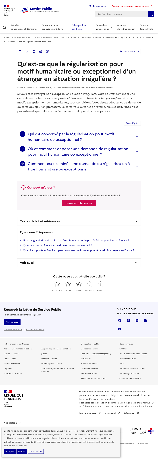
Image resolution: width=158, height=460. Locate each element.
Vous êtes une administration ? (132, 368)
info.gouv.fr (110, 413)
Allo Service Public (89, 373)
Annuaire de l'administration (93, 378)
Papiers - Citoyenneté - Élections (18, 348)
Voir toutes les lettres (35, 329)
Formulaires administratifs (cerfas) (96, 353)
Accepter (9, 451)
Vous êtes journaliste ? (129, 373)
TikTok (128, 320)
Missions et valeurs (127, 358)
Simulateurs (86, 358)
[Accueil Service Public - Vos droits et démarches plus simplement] (40, 13)
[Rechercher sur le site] (151, 14)
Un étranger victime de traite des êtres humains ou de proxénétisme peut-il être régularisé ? (77, 240)
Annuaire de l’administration (126, 27)
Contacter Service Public (146, 27)
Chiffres (123, 348)
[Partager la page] (40, 52)
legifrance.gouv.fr (88, 413)
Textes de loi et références (40, 221)
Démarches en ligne (89, 348)
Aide (121, 363)
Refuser (21, 451)
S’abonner (12, 322)
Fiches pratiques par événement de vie (52, 27)
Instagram (146, 320)
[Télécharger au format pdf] (27, 52)
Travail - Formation (12, 363)
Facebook (120, 320)
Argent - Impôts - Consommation (56, 348)
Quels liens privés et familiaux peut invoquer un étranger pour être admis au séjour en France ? (78, 250)
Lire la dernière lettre (13, 329)
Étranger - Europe (22, 37)
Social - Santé (10, 358)
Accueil (7, 37)
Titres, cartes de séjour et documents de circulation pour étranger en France (67, 37)
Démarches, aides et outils (102, 27)
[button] (47, 52)
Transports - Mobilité (13, 373)
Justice (44, 353)
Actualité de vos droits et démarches (24, 27)
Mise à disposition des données (133, 353)
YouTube (120, 329)
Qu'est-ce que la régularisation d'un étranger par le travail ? (57, 245)
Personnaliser (36, 451)
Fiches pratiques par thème (79, 27)
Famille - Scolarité (11, 353)
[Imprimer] (33, 52)
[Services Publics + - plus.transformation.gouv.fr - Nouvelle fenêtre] (142, 431)
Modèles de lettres (89, 363)
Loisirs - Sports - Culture (51, 363)
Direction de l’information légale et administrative (124, 402)
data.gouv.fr (130, 413)
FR (129, 51)
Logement (8, 368)
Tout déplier (132, 123)
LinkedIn (137, 320)
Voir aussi (27, 262)
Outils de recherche (89, 368)
